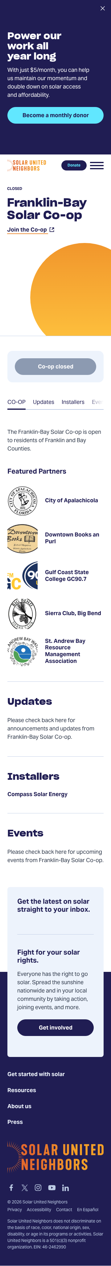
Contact (64, 1210)
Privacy (14, 1210)
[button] (97, 166)
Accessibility (39, 1210)
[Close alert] (102, 8)
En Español (87, 1210)
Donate (74, 166)
